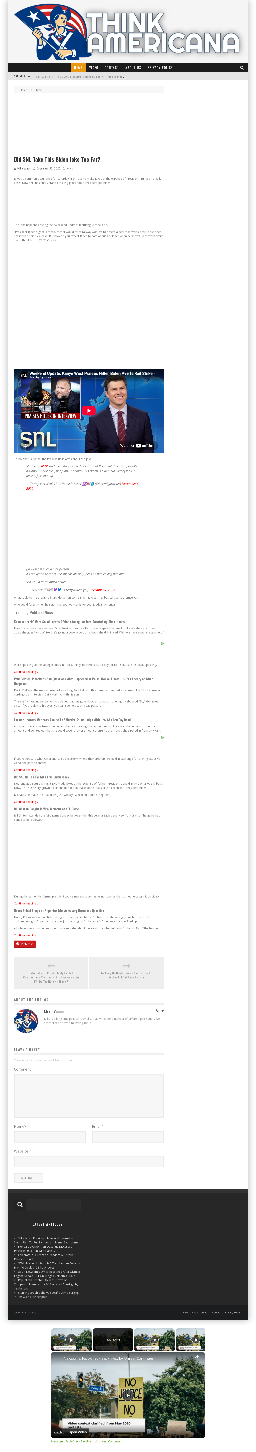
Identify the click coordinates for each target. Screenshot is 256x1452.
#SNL (44, 366)
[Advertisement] (89, 125)
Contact (112, 67)
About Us (133, 67)
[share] (196, 1256)
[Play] (155, 1240)
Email (97, 1026)
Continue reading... (26, 572)
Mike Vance (24, 168)
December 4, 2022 (102, 490)
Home (23, 90)
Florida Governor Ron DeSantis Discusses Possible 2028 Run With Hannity (78, 76)
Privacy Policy (160, 67)
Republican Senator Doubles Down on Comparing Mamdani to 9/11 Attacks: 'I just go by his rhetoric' (46, 1184)
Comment (22, 969)
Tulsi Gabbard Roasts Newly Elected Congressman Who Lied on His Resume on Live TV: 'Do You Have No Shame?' (51, 877)
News (78, 67)
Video (93, 67)
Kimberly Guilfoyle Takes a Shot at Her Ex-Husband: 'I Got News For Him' (127, 875)
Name (20, 1026)
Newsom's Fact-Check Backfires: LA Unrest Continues (109, 1258)
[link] (58, 1259)
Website (21, 1051)
